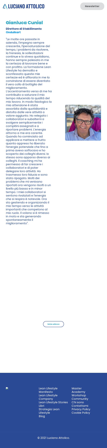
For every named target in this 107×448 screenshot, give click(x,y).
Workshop (79, 395)
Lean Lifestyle (48, 388)
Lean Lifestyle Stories (53, 402)
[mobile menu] (72, 6)
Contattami (80, 406)
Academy (78, 392)
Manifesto (46, 392)
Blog (42, 416)
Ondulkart (13, 32)
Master (77, 388)
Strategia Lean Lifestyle (49, 411)
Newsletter (92, 6)
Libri (41, 406)
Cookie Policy (81, 413)
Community (80, 399)
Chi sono (78, 402)
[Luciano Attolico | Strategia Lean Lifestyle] (24, 6)
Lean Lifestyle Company (48, 397)
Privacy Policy (81, 409)
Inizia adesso (53, 324)
